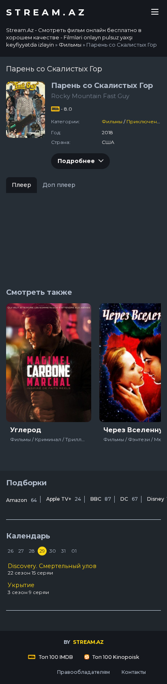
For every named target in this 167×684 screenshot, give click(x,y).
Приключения (144, 121)
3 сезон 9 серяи (28, 588)
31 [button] (63, 551)
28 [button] (32, 551)
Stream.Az (46, 12)
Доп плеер (59, 185)
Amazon (21, 500)
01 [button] (74, 551)
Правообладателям (83, 672)
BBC (100, 499)
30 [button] (52, 551)
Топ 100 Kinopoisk (115, 657)
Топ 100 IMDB (55, 657)
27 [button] (21, 551)
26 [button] (10, 551)
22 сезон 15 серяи (52, 569)
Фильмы (112, 121)
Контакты (133, 672)
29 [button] (42, 551)
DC (129, 499)
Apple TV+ (63, 499)
